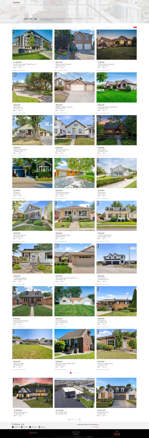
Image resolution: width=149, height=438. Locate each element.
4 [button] (75, 419)
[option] (33, 397)
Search (135, 27)
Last (77, 372)
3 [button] (74, 419)
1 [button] (72, 419)
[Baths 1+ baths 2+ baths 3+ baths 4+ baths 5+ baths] (107, 27)
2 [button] (73, 419)
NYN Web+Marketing (89, 436)
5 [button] (76, 419)
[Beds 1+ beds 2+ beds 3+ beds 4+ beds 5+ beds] (94, 27)
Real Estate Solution (77, 436)
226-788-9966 (76, 434)
